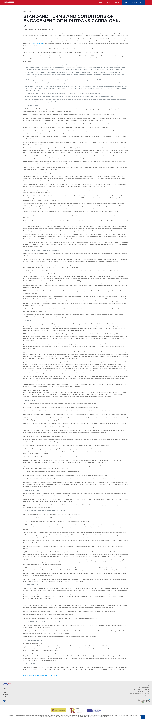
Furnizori (5, 694)
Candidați (5, 696)
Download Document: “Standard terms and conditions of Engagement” (40, 675)
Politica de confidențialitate (144, 687)
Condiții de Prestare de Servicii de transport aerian (139, 693)
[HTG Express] (9, 2)
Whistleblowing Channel (144, 695)
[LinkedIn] (134, 2)
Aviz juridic (147, 684)
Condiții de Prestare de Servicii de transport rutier (139, 691)
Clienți (4, 692)
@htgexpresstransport (9, 700)
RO (140, 2)
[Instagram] (132, 2)
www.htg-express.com (37, 43)
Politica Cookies (146, 685)
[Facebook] (130, 2)
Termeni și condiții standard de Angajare (141, 689)
